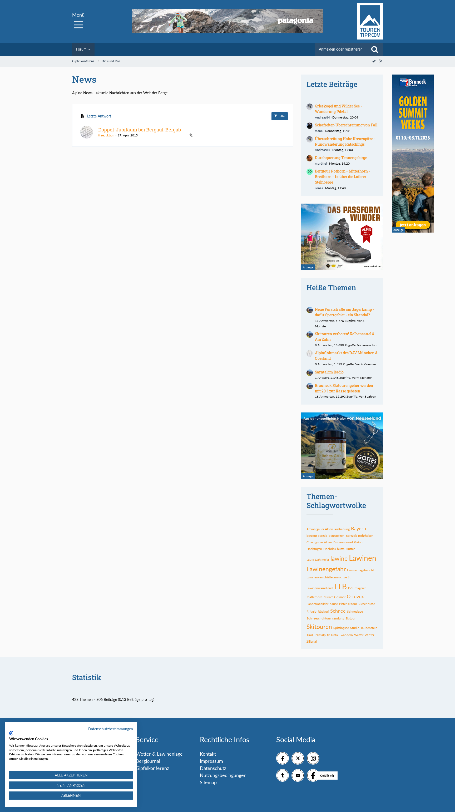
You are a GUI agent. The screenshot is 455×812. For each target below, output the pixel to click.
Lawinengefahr (326, 569)
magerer (360, 588)
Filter (282, 116)
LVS (350, 588)
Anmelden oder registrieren (341, 49)
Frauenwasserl (343, 542)
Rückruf (323, 611)
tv (328, 635)
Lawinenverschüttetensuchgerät (328, 577)
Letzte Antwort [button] (99, 116)
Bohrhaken (365, 536)
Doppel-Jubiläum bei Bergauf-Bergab (139, 129)
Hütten (350, 549)
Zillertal (311, 641)
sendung (338, 618)
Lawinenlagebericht (360, 570)
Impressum (211, 761)
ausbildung (342, 529)
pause (334, 604)
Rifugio (311, 611)
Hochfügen (314, 549)
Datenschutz (213, 768)
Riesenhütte (366, 604)
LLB (341, 586)
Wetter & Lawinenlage (159, 754)
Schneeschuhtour (318, 618)
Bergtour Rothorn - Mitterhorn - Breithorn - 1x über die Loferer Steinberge (342, 176)
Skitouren (319, 626)
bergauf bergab (316, 536)
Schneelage (355, 611)
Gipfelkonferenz (152, 768)
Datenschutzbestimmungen (110, 729)
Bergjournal (148, 761)
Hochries (329, 549)
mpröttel (321, 163)
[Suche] (375, 49)
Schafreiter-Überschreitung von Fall (346, 124)
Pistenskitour (348, 604)
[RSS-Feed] (381, 61)
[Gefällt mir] (313, 775)
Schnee (338, 611)
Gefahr (359, 542)
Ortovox (355, 596)
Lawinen (362, 557)
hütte (340, 549)
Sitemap (208, 782)
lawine (339, 558)
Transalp (320, 635)
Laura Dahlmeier (317, 560)
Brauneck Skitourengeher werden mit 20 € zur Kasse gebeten (344, 388)
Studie (354, 628)
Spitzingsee (341, 628)
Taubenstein (368, 628)
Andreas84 (322, 117)
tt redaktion (106, 135)
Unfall (335, 635)
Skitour (350, 618)
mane (319, 131)
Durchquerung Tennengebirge (341, 157)
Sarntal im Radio (329, 372)
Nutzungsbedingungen (223, 775)
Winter (369, 635)
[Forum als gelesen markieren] (374, 61)
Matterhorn (314, 597)
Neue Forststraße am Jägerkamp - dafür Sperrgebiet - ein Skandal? (344, 312)
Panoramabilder (317, 604)
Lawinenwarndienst (319, 588)
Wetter (358, 635)
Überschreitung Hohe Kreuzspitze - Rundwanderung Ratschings (345, 141)
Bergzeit (351, 536)
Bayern (358, 528)
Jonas (319, 188)
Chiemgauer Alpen (319, 542)
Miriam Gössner (334, 597)
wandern (347, 635)
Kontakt (208, 754)
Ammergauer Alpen (319, 529)
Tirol (309, 635)
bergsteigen (336, 536)
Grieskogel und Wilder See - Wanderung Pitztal (338, 109)
